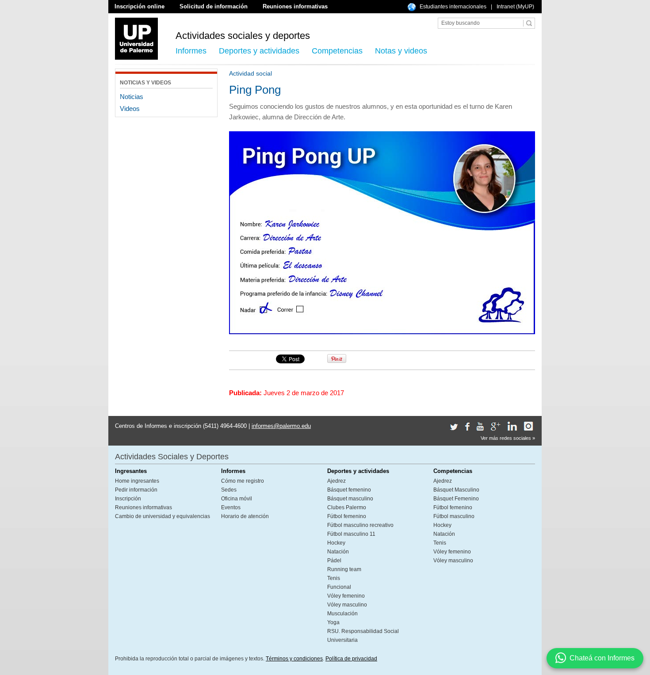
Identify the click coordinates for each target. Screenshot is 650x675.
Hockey (336, 543)
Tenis (333, 578)
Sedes (229, 490)
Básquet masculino (350, 499)
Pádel (334, 560)
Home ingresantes (137, 481)
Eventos (231, 507)
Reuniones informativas (295, 6)
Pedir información (136, 490)
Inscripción (128, 499)
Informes (191, 50)
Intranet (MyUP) (515, 7)
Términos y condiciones (294, 659)
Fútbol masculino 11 (351, 534)
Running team (344, 569)
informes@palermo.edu (281, 426)
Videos (130, 108)
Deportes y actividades (259, 50)
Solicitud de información (214, 6)
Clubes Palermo (346, 507)
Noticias (131, 96)
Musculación (342, 613)
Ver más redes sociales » (508, 438)
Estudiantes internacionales (453, 7)
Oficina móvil (236, 499)
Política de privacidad (351, 659)
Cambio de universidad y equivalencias (162, 516)
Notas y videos (401, 50)
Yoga (333, 622)
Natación (338, 552)
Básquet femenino (349, 490)
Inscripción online (139, 6)
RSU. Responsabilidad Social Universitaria (363, 635)
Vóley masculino (347, 605)
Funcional (339, 587)
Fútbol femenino (346, 516)
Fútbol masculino (453, 516)
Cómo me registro (242, 481)
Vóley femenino (346, 596)
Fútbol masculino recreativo (360, 525)
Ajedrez (336, 481)
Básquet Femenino (456, 499)
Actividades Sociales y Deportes (172, 456)
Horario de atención (245, 516)
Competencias (337, 50)
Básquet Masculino (456, 490)
